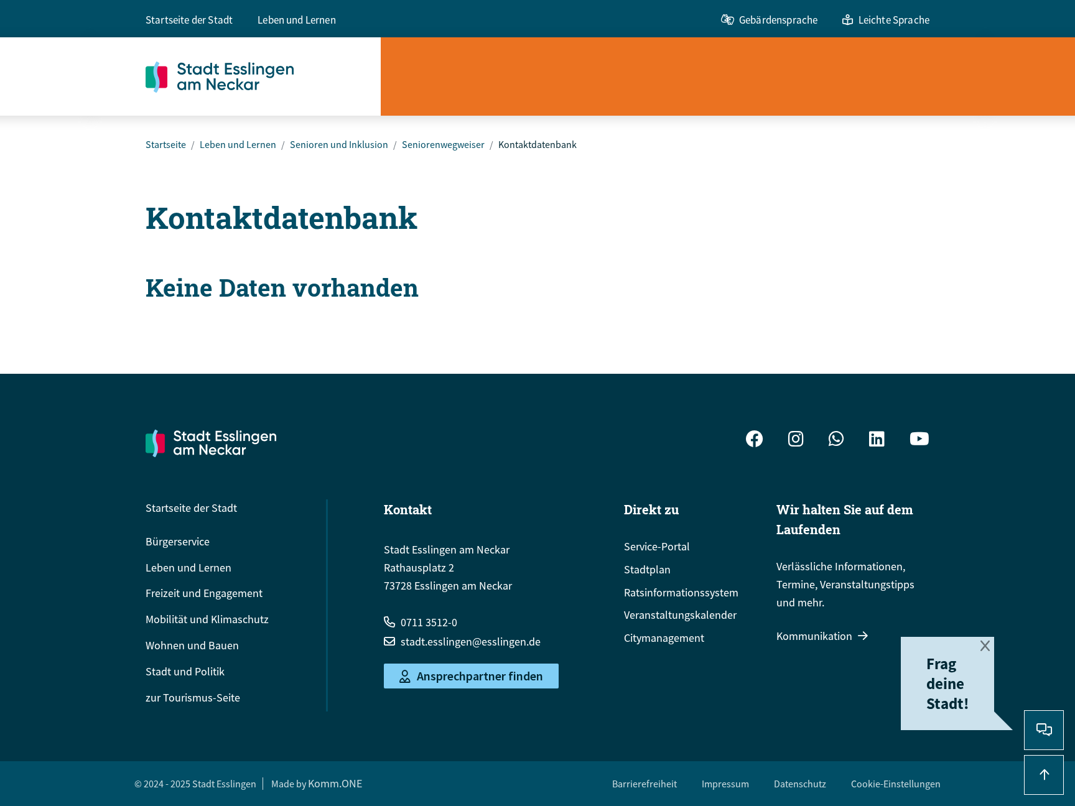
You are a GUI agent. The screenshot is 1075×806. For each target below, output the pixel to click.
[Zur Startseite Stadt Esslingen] (211, 443)
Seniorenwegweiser (443, 144)
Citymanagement (664, 638)
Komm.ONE (335, 783)
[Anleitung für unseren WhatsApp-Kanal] (836, 440)
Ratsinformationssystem (681, 592)
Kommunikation (814, 636)
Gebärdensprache (778, 20)
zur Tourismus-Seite (193, 697)
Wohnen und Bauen (192, 645)
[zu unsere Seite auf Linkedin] (877, 440)
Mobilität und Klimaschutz (207, 619)
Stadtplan (647, 569)
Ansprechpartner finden (480, 676)
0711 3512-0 (429, 622)
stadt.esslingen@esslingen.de (471, 641)
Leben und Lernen (297, 20)
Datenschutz (800, 783)
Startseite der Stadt (189, 20)
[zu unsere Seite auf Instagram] (796, 440)
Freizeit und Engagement (204, 593)
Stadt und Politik (185, 671)
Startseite (166, 144)
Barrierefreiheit (644, 783)
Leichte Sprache (894, 20)
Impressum (725, 783)
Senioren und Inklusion (339, 144)
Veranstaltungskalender (680, 615)
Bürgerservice (178, 541)
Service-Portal (657, 546)
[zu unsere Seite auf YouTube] (919, 440)
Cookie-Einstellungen (896, 783)
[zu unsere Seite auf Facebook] (754, 440)
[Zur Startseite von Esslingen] (263, 76)
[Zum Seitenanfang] (1044, 775)
